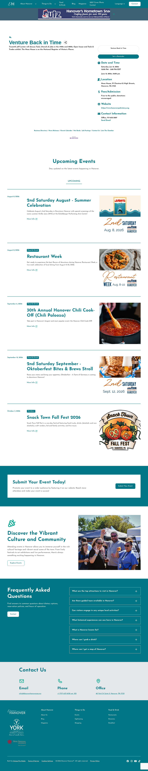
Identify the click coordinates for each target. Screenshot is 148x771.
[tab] (74, 181)
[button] (27, 4)
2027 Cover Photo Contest (97, 4)
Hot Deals (77, 130)
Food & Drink (62, 4)
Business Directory (40, 130)
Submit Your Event (125, 486)
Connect (135, 4)
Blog (73, 4)
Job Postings (86, 130)
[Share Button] (65, 42)
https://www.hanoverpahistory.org (115, 108)
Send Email (106, 120)
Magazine (82, 4)
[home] (11, 4)
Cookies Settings (47, 761)
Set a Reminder (118, 56)
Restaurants (112, 715)
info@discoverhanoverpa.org (30, 693)
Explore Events (16, 563)
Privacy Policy (95, 761)
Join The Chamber (107, 130)
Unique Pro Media (19, 761)
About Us (44, 715)
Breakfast (111, 723)
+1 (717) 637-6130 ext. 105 (66, 693)
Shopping (78, 723)
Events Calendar (66, 130)
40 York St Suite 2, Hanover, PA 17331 (110, 693)
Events (77, 715)
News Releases (54, 130)
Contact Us (96, 130)
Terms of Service (33, 761)
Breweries (111, 719)
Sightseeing (79, 719)
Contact (13, 614)
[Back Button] (10, 37)
